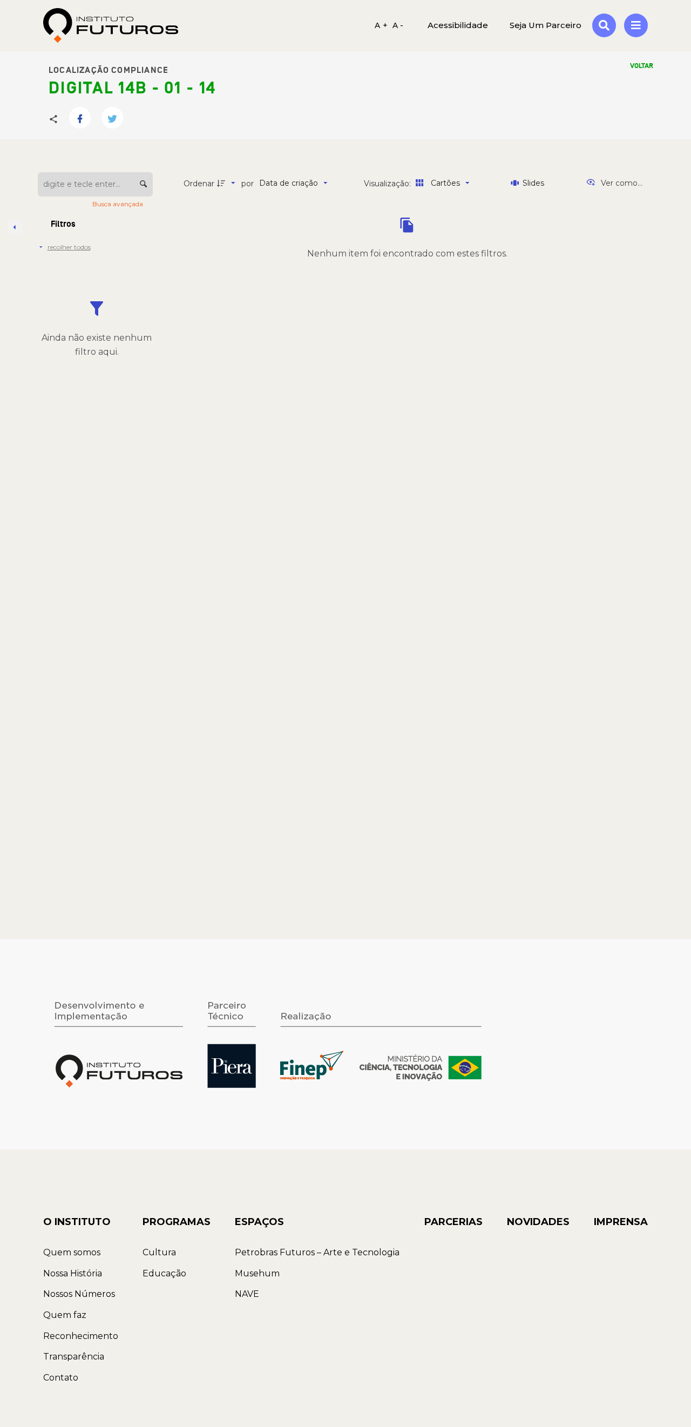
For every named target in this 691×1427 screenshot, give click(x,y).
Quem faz (64, 1315)
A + (381, 25)
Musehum (257, 1273)
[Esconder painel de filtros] (15, 227)
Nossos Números (79, 1294)
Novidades (538, 1222)
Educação (164, 1273)
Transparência (73, 1356)
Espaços (259, 1222)
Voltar (641, 66)
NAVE (247, 1294)
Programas (177, 1222)
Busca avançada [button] (118, 204)
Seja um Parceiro (545, 25)
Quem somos (71, 1252)
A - (398, 25)
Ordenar (199, 183)
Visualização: (388, 183)
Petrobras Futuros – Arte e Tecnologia (317, 1252)
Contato (60, 1377)
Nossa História (72, 1273)
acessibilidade (458, 25)
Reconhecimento (80, 1336)
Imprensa (621, 1222)
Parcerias (453, 1222)
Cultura (159, 1252)
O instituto (77, 1222)
